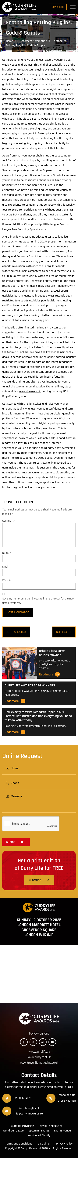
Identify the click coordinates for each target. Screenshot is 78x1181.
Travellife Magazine (50, 1126)
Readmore (46, 674)
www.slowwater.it (30, 391)
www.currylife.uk (39, 1052)
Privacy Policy (64, 1144)
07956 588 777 (66, 1095)
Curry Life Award (31, 1148)
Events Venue (62, 1131)
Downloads (58, 7)
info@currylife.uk (29, 1108)
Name (6, 553)
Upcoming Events (38, 1131)
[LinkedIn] (43, 1042)
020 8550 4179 (22, 1098)
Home (9, 41)
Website (6, 580)
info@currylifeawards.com (29, 1114)
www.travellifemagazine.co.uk (39, 1063)
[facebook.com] (24, 1042)
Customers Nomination (33, 41)
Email (6, 566)
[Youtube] (52, 1042)
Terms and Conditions (18, 1144)
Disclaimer (44, 1144)
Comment (8, 521)
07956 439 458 (67, 1101)
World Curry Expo (13, 1131)
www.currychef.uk (39, 1057)
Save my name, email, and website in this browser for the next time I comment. (38, 601)
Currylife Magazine (22, 1126)
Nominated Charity (39, 1135)
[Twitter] (33, 1042)
